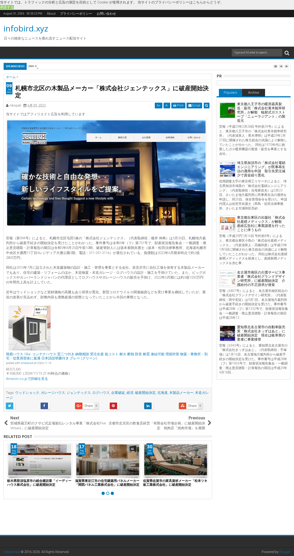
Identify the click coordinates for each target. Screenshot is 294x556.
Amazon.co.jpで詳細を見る (27, 379)
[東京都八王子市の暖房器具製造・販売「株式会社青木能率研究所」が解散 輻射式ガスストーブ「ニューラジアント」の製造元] (227, 110)
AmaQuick (27, 363)
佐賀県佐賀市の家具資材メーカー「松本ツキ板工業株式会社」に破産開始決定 (175, 482)
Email (196, 105)
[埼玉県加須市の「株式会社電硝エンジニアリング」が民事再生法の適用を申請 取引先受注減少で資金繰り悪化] (227, 169)
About (51, 13)
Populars (230, 92)
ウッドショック (27, 393)
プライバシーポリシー (76, 13)
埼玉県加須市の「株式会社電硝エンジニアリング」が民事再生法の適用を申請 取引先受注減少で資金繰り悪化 (261, 169)
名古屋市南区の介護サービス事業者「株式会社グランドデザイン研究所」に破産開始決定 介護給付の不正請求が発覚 (261, 278)
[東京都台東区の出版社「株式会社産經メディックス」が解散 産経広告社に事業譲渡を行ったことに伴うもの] (227, 223)
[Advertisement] (190, 31)
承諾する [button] (7, 7)
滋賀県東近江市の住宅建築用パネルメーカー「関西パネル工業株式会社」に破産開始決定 (107, 482)
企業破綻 (118, 393)
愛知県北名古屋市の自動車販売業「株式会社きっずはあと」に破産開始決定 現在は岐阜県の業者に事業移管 (261, 333)
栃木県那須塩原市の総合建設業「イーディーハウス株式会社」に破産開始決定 (39, 482)
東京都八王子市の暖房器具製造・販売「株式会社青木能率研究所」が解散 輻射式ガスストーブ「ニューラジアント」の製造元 (261, 112)
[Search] (287, 52)
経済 (130, 393)
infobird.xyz (25, 28)
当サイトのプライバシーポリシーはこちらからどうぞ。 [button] (181, 2)
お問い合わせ (106, 13)
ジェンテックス (79, 393)
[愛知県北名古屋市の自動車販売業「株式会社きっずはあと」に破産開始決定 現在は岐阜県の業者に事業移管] (227, 333)
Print (180, 105)
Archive (253, 92)
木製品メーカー (181, 393)
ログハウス (101, 393)
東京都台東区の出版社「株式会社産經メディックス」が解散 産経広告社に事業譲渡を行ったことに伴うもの (261, 223)
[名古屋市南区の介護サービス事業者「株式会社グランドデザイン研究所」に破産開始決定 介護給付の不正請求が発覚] (227, 278)
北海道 (162, 393)
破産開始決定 (145, 393)
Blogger (285, 552)
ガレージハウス (53, 393)
